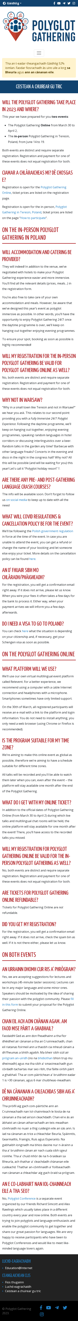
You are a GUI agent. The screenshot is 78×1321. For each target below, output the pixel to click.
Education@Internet (18, 1268)
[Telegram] (64, 3)
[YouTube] (59, 3)
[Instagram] (74, 3)
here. (32, 559)
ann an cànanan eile (39, 72)
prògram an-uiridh (15, 1058)
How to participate (33, 218)
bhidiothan (45, 1058)
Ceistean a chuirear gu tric (23, 1291)
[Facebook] (54, 3)
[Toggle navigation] (39, 53)
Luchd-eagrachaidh (18, 1287)
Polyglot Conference (22, 1199)
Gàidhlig (12, 3)
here (25, 631)
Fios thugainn (14, 1282)
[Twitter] (68, 3)
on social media (16, 500)
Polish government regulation (52, 531)
